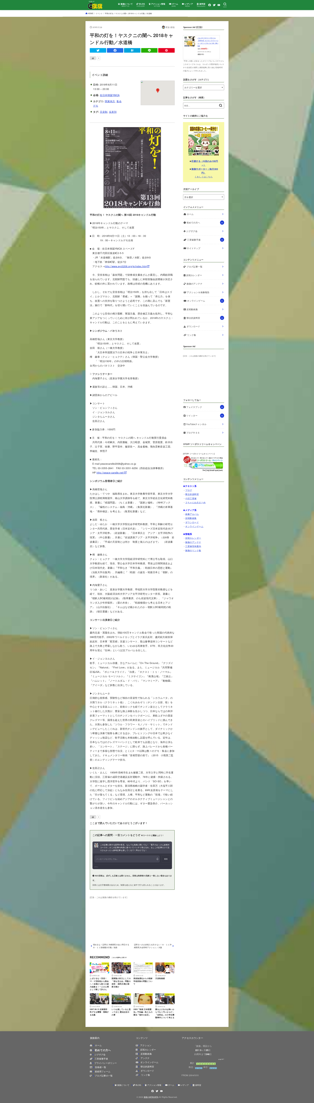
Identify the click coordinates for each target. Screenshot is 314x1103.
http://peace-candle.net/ (110, 472)
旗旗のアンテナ (194, 283)
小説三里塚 (190, 498)
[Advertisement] (132, 916)
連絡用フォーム (102, 1071)
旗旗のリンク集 (193, 550)
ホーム (190, 214)
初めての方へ (193, 222)
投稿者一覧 (100, 1067)
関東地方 (110, 101)
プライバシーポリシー (105, 1062)
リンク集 (191, 334)
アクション (145, 1045)
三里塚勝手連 (193, 239)
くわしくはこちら (204, 176)
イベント (99, 13)
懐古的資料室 (193, 317)
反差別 (113, 112)
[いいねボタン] (93, 58)
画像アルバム (192, 514)
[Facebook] (209, 5)
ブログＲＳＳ (193, 432)
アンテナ (145, 1058)
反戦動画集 (192, 309)
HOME (90, 13)
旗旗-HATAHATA (151, 1097)
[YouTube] (218, 5)
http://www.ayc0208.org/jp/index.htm (126, 266)
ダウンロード (193, 326)
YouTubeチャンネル (196, 424)
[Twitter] (214, 5)
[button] (157, 90)
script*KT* (221, 1059)
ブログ (188, 490)
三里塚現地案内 (193, 546)
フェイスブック (194, 406)
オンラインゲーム (195, 300)
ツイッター (192, 415)
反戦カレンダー (194, 275)
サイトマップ (193, 248)
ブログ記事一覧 (194, 266)
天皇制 (103, 112)
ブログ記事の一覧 (104, 1075)
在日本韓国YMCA (110, 95)
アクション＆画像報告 (197, 292)
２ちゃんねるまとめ (195, 502)
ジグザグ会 (192, 231)
